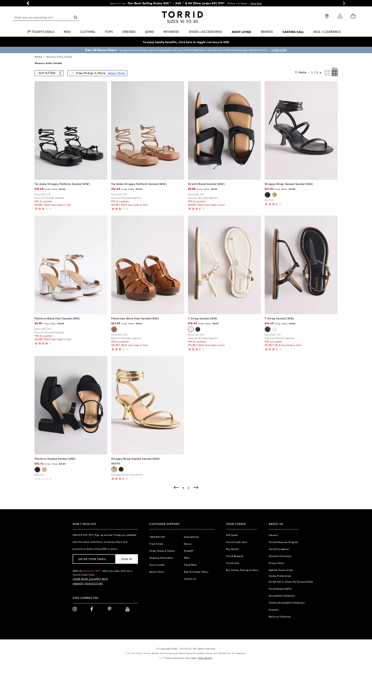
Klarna (187, 543)
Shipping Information (161, 557)
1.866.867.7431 (157, 536)
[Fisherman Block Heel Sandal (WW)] (147, 264)
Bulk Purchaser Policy (196, 571)
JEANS (149, 32)
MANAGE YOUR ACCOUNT (88, 583)
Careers (273, 535)
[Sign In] (339, 18)
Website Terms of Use (281, 570)
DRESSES (128, 32)
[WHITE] (191, 329)
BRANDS (267, 32)
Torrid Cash (232, 563)
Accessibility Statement (282, 595)
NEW (67, 32)
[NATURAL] (44, 469)
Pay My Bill (232, 549)
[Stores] (326, 18)
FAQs (187, 557)
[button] (28, 3)
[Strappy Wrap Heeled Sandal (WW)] (301, 130)
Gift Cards (232, 535)
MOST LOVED (241, 32)
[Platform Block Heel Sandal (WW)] (70, 264)
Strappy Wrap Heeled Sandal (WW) (289, 184)
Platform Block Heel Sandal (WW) (57, 318)
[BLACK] (267, 195)
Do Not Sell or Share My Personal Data (291, 581)
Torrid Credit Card (236, 542)
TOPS (109, 32)
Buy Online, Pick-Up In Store (242, 570)
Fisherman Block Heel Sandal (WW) (135, 318)
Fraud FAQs (190, 564)
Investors (274, 609)
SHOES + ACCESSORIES (205, 32)
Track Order (156, 543)
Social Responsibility (280, 588)
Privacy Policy (276, 563)
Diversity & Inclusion (280, 556)
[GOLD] (274, 194)
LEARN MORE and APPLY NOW (90, 578)
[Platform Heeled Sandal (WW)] (70, 404)
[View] (335, 73)
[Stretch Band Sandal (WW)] (224, 130)
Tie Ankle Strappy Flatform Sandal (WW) (62, 184)
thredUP (188, 550)
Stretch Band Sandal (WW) (206, 184)
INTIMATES (171, 32)
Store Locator (157, 564)
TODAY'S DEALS (42, 32)
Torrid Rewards (234, 556)
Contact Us (190, 578)
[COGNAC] (114, 329)
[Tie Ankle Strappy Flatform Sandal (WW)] (70, 130)
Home (38, 56)
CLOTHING (87, 32)
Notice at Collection (280, 616)
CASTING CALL (293, 32)
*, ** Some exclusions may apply (186, 657)
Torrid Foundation (279, 549)
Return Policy (156, 571)
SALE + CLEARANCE (327, 32)
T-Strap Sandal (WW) (202, 318)
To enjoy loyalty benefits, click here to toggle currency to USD (186, 42)
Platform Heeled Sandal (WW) (55, 459)
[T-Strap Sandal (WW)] (224, 264)
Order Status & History (162, 550)
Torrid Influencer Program (284, 542)
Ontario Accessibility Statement (287, 602)
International (191, 536)
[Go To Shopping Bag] (353, 16)
